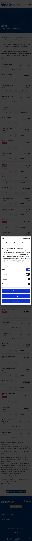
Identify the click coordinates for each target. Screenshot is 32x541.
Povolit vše (16, 291)
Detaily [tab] (16, 242)
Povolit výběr (16, 296)
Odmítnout (16, 301)
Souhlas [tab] (5, 242)
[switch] (28, 274)
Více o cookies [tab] (26, 242)
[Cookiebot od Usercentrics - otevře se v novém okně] (23, 239)
